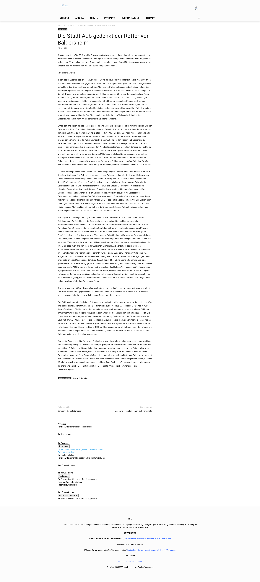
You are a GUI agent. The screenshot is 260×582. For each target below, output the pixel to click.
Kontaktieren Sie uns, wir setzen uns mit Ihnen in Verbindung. (151, 550)
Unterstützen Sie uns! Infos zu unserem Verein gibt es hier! (148, 538)
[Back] (58, 421)
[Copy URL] (91, 394)
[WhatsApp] (73, 394)
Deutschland (69, 25)
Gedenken (84, 378)
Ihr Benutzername (65, 434)
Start (59, 25)
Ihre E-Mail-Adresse (66, 465)
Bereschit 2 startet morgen (70, 411)
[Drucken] (85, 394)
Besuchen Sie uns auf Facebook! (130, 561)
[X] (66, 394)
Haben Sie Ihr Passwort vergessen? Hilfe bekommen (80, 449)
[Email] (79, 394)
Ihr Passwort (63, 443)
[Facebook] (60, 394)
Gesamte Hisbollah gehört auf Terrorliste (133, 411)
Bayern (75, 378)
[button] (199, 18)
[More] (98, 394)
